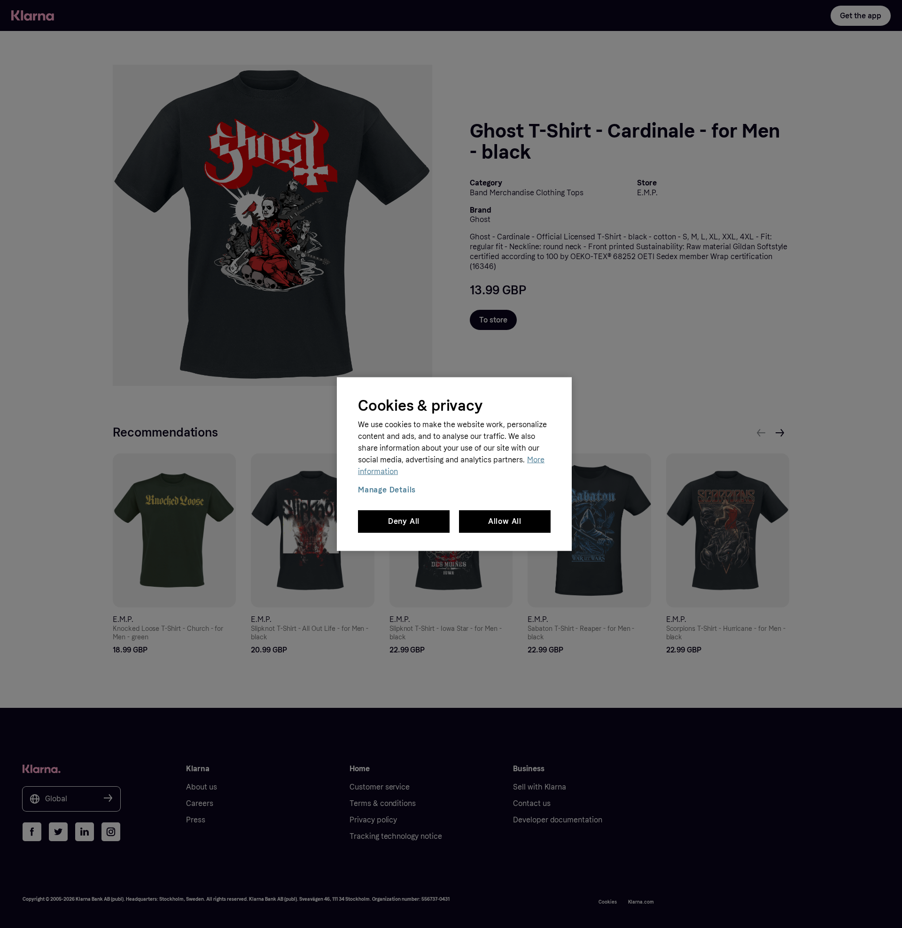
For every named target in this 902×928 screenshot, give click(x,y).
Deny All (404, 521)
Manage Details (387, 489)
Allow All (504, 521)
